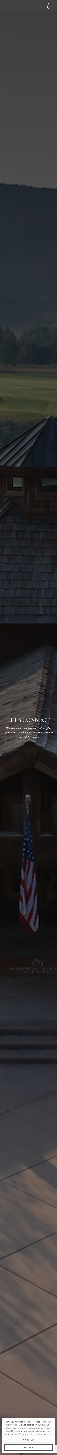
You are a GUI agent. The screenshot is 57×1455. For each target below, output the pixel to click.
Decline (28, 1440)
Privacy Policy (11, 1425)
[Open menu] (5, 6)
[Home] (48, 6)
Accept (28, 1447)
